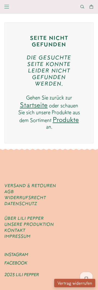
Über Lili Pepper (24, 218)
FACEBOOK (15, 262)
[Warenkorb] (91, 6)
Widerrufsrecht (25, 197)
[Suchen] (82, 6)
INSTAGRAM (16, 254)
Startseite (34, 104)
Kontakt (14, 230)
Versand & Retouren (30, 185)
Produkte (66, 119)
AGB (9, 191)
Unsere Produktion (29, 224)
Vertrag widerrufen (74, 283)
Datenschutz (20, 203)
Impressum (17, 236)
